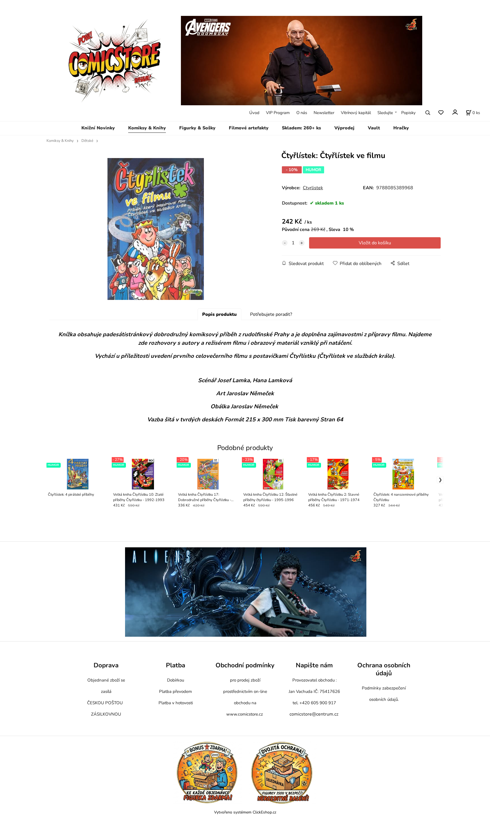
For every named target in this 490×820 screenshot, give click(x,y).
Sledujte (385, 112)
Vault (374, 128)
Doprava (106, 665)
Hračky (401, 128)
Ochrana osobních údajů (383, 669)
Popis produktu (219, 314)
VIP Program (278, 112)
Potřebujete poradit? (271, 314)
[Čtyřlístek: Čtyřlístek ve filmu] (156, 229)
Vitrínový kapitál (356, 112)
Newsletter (324, 112)
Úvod (254, 112)
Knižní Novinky (98, 128)
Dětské (87, 140)
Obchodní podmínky (245, 665)
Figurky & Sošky (197, 128)
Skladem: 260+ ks (301, 128)
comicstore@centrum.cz (314, 714)
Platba (175, 665)
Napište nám (314, 665)
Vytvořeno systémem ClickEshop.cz (245, 812)
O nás (301, 112)
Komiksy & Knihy (147, 128)
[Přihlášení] (454, 112)
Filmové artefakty (249, 128)
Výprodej (344, 128)
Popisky (408, 112)
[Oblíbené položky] (440, 112)
